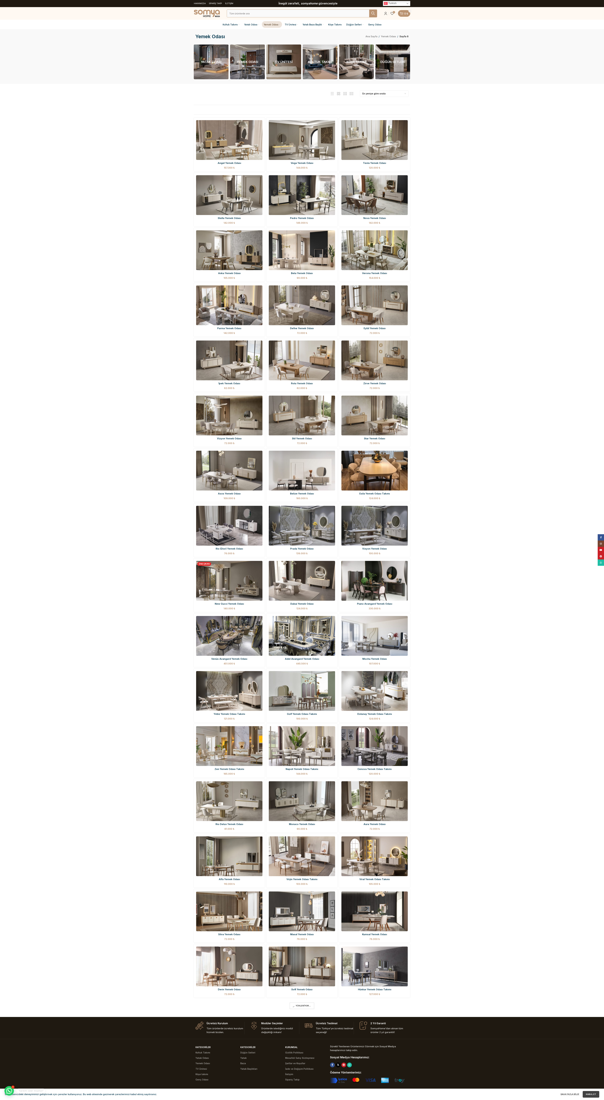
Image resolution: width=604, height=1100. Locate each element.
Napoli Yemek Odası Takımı (302, 769)
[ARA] (373, 13)
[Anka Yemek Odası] (229, 250)
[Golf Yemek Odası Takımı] (302, 691)
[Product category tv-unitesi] (283, 62)
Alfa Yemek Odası (229, 879)
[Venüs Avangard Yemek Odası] (229, 636)
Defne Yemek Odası (302, 328)
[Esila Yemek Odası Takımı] (374, 470)
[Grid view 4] (351, 94)
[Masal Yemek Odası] (302, 911)
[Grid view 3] (345, 94)
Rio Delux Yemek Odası (229, 824)
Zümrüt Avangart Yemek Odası (375, 1044)
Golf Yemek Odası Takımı (302, 713)
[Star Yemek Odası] (374, 415)
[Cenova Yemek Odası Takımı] (374, 746)
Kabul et (591, 1094)
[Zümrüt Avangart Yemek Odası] (374, 1021)
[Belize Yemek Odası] (302, 470)
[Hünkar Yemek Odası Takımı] (374, 966)
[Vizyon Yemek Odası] (229, 415)
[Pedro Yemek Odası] (302, 195)
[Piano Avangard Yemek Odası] (374, 581)
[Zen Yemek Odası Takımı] (229, 746)
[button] (9, 1091)
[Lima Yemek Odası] (229, 1021)
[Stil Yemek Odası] (302, 415)
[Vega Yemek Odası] (302, 140)
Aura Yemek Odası (375, 824)
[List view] (332, 94)
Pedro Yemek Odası (302, 218)
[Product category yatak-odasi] (211, 62)
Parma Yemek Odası (229, 328)
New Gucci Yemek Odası (229, 603)
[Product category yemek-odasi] (247, 62)
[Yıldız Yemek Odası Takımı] (229, 691)
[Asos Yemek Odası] (229, 470)
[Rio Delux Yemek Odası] (229, 801)
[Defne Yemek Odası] (302, 305)
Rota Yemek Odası (302, 383)
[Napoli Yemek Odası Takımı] (302, 746)
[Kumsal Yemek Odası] (374, 911)
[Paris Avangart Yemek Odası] (374, 1077)
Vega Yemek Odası (302, 162)
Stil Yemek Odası (302, 438)
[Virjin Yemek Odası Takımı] (302, 856)
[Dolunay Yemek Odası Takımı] (374, 691)
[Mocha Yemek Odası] (374, 636)
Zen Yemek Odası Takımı (229, 769)
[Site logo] (207, 13)
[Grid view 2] (339, 94)
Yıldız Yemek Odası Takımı (229, 713)
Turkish (392, 3)
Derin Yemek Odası (229, 989)
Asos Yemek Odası (229, 493)
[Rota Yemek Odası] (302, 360)
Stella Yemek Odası (229, 218)
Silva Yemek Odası (229, 934)
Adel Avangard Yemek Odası (302, 658)
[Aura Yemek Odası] (374, 801)
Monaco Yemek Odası (302, 824)
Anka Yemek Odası (229, 273)
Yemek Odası (388, 36)
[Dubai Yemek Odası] (302, 581)
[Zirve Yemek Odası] (374, 360)
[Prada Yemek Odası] (302, 526)
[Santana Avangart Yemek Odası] (302, 1077)
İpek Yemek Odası (229, 383)
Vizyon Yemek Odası (229, 438)
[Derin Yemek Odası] (229, 966)
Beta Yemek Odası (302, 273)
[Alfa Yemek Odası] (229, 856)
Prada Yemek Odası (302, 548)
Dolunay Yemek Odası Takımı (374, 713)
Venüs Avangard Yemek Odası (229, 658)
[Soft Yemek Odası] (302, 966)
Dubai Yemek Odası (302, 603)
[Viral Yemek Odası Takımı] (374, 856)
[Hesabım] (385, 13)
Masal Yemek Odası (302, 934)
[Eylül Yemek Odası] (374, 305)
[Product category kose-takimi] (356, 62)
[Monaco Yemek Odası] (302, 801)
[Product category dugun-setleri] (392, 62)
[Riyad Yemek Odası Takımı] (302, 1021)
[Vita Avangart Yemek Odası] (229, 1077)
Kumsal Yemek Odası (374, 934)
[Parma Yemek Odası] (229, 305)
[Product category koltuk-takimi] (320, 62)
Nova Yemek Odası (374, 218)
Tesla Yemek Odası (374, 162)
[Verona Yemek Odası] (374, 250)
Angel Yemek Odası (229, 162)
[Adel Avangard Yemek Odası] (302, 636)
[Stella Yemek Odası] (229, 195)
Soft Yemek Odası (302, 989)
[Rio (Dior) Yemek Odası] (229, 526)
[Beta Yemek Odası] (302, 250)
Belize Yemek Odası (302, 493)
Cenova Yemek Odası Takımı (375, 769)
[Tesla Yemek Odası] (374, 140)
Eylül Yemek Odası (375, 328)
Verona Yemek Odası (374, 273)
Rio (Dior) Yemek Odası (229, 548)
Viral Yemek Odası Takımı (374, 879)
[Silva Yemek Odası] (229, 911)
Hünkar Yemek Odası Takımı (374, 989)
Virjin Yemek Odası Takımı (301, 879)
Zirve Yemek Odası (374, 383)
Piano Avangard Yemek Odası (374, 603)
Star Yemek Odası (374, 438)
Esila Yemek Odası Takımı (374, 493)
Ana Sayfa (372, 36)
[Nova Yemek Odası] (374, 195)
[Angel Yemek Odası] (229, 140)
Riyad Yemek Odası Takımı (302, 1044)
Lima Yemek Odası (229, 1044)
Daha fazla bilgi (570, 1094)
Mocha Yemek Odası (374, 658)
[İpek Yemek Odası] (229, 360)
